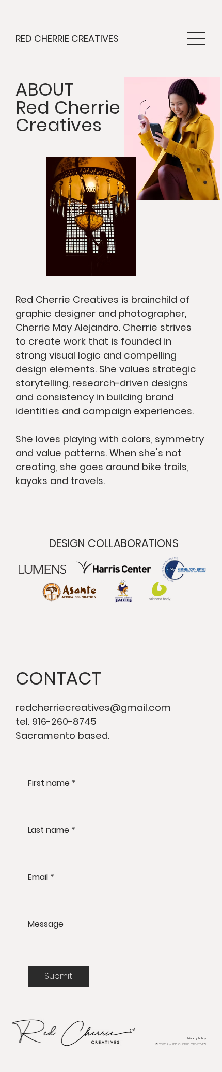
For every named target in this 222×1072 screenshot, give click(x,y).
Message (46, 924)
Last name (51, 830)
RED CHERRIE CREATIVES (67, 38)
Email (41, 877)
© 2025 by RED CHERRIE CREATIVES (180, 1044)
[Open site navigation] (196, 38)
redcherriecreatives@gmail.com (93, 707)
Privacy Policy (196, 1038)
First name (52, 783)
